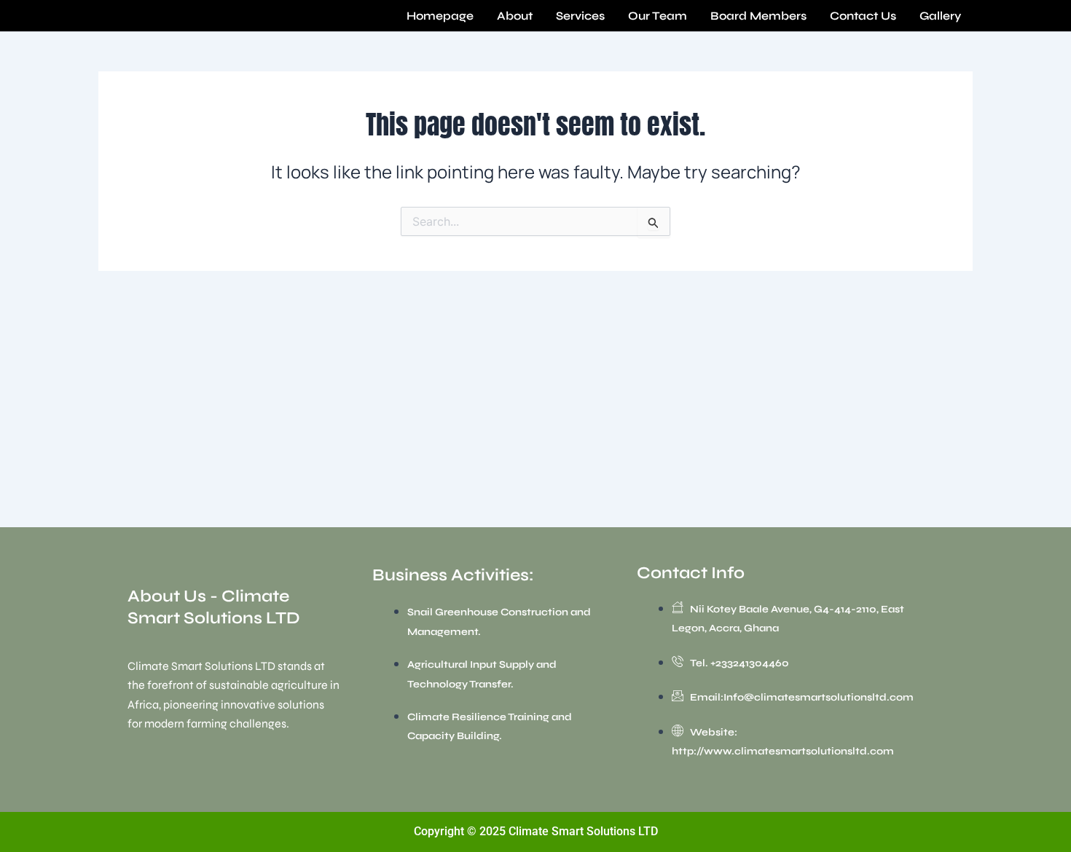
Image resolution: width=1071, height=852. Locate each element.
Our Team (657, 16)
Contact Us (863, 16)
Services (580, 16)
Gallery (940, 16)
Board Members (758, 16)
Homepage (440, 16)
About (515, 16)
